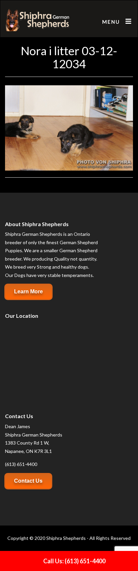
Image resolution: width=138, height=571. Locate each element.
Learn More (28, 291)
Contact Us (28, 481)
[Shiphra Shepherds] (37, 20)
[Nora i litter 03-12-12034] (69, 127)
